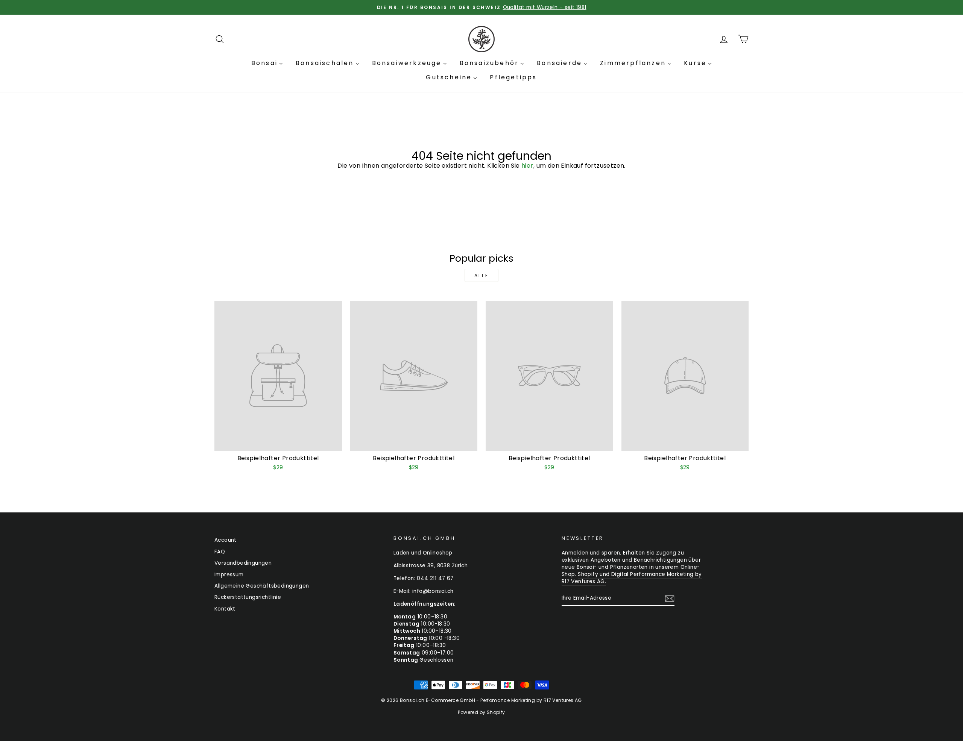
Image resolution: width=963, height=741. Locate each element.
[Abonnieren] (669, 598)
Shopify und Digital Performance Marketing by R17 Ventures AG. (632, 578)
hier (527, 165)
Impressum (229, 574)
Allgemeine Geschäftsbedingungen (261, 585)
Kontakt (224, 608)
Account (225, 540)
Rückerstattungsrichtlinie (247, 597)
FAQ (219, 551)
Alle (481, 275)
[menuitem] (267, 63)
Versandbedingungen (243, 563)
